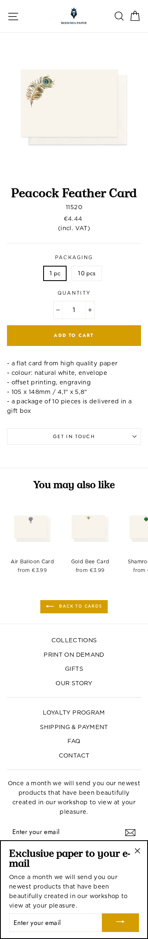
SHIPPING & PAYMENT (74, 726)
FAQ (73, 740)
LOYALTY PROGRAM (74, 712)
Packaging (74, 257)
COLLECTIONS (74, 639)
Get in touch (74, 436)
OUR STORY (74, 682)
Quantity (74, 293)
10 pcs (86, 273)
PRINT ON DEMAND (74, 654)
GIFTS (74, 668)
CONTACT (74, 755)
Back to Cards (79, 606)
